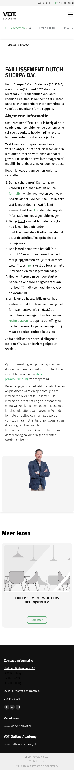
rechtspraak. (19, 321)
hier (36, 210)
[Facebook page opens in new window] (6, 707)
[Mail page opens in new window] (18, 707)
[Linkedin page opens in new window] (12, 707)
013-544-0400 (12, 698)
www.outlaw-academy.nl (20, 744)
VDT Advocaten (15, 28)
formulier (15, 193)
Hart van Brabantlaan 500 (19, 668)
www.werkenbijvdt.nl (17, 726)
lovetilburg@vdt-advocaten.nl (22, 691)
